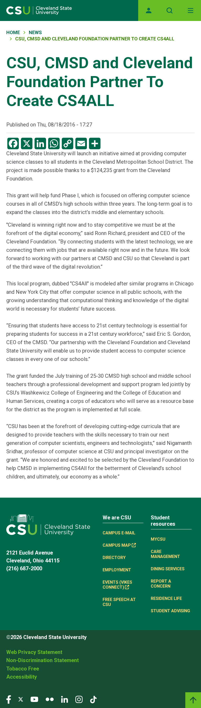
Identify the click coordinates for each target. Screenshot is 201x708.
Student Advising (170, 610)
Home (13, 32)
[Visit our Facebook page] (8, 698)
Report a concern (161, 584)
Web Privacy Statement (34, 652)
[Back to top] (193, 700)
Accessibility (21, 677)
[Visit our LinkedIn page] (64, 698)
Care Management (165, 554)
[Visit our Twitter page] (20, 698)
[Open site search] (169, 10)
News (35, 32)
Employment (117, 569)
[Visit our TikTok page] (93, 698)
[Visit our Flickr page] (50, 698)
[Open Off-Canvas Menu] (190, 10)
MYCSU (158, 539)
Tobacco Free (22, 669)
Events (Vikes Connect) (117, 585)
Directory (114, 557)
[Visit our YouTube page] (34, 698)
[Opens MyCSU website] (148, 10)
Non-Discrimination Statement (42, 660)
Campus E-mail (119, 532)
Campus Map (117, 545)
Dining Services (168, 568)
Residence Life (166, 598)
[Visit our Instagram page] (79, 698)
